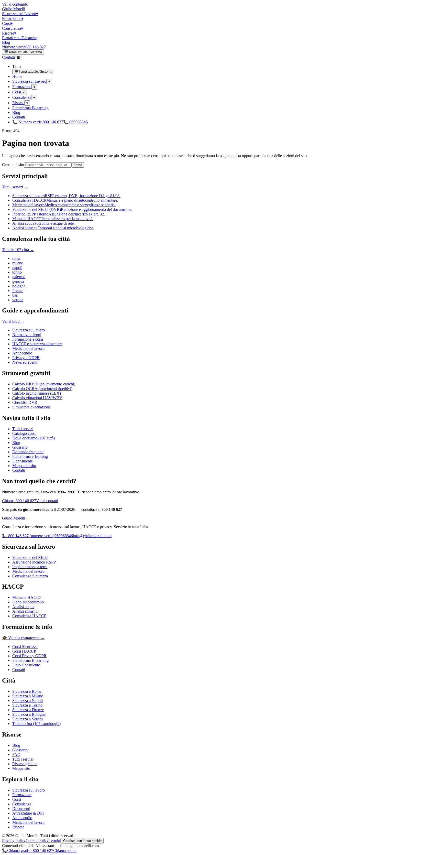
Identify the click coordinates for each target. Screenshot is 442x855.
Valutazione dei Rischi (30, 557)
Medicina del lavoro (28, 348)
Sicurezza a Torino (27, 705)
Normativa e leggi (26, 334)
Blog (6, 42)
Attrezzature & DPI (28, 813)
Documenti (21, 808)
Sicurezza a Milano (27, 696)
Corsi (7, 23)
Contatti (8, 57)
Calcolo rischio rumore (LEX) (36, 393)
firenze (17, 290)
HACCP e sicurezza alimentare (37, 344)
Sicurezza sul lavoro (28, 330)
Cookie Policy (37, 840)
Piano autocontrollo (28, 602)
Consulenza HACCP (29, 616)
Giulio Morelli (13, 9)
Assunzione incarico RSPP (34, 562)
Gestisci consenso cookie (82, 841)
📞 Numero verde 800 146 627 (37, 122)
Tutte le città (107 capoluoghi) (36, 723)
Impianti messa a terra (29, 567)
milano (17, 263)
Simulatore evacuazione (31, 407)
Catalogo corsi (24, 433)
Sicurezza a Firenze (28, 710)
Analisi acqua (23, 606)
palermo (18, 277)
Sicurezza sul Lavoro (20, 14)
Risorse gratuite (24, 764)
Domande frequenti (27, 452)
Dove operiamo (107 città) (33, 438)
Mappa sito (21, 768)
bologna (18, 286)
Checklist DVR (24, 402)
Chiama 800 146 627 (19, 501)
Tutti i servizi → (15, 187)
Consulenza (12, 28)
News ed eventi (24, 362)
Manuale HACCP (26, 597)
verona (17, 300)
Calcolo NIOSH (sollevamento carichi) (43, 384)
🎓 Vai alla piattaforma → (23, 638)
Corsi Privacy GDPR (29, 656)
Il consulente (22, 461)
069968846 (63, 536)
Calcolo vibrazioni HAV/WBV (37, 398)
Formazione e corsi (27, 339)
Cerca (77, 165)
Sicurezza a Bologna (29, 714)
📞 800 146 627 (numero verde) (28, 536)
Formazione (12, 18)
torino (17, 272)
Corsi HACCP (24, 651)
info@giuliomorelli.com (92, 536)
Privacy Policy (14, 840)
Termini (55, 840)
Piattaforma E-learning (20, 38)
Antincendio (22, 353)
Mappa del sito (24, 465)
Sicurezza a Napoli (27, 700)
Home (17, 76)
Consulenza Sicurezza (30, 576)
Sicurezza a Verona (27, 719)
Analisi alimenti (25, 611)
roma (16, 258)
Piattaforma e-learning (30, 456)
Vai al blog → (13, 321)
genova (18, 281)
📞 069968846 (75, 122)
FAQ (16, 754)
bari (15, 295)
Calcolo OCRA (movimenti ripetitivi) (42, 388)
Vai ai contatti (47, 501)
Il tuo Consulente (26, 665)
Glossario (20, 447)
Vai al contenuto (15, 4)
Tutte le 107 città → (18, 249)
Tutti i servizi (22, 429)
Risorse (9, 33)
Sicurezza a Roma (26, 691)
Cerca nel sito (13, 165)
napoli (17, 267)
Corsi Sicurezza (25, 646)
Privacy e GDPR (26, 357)
